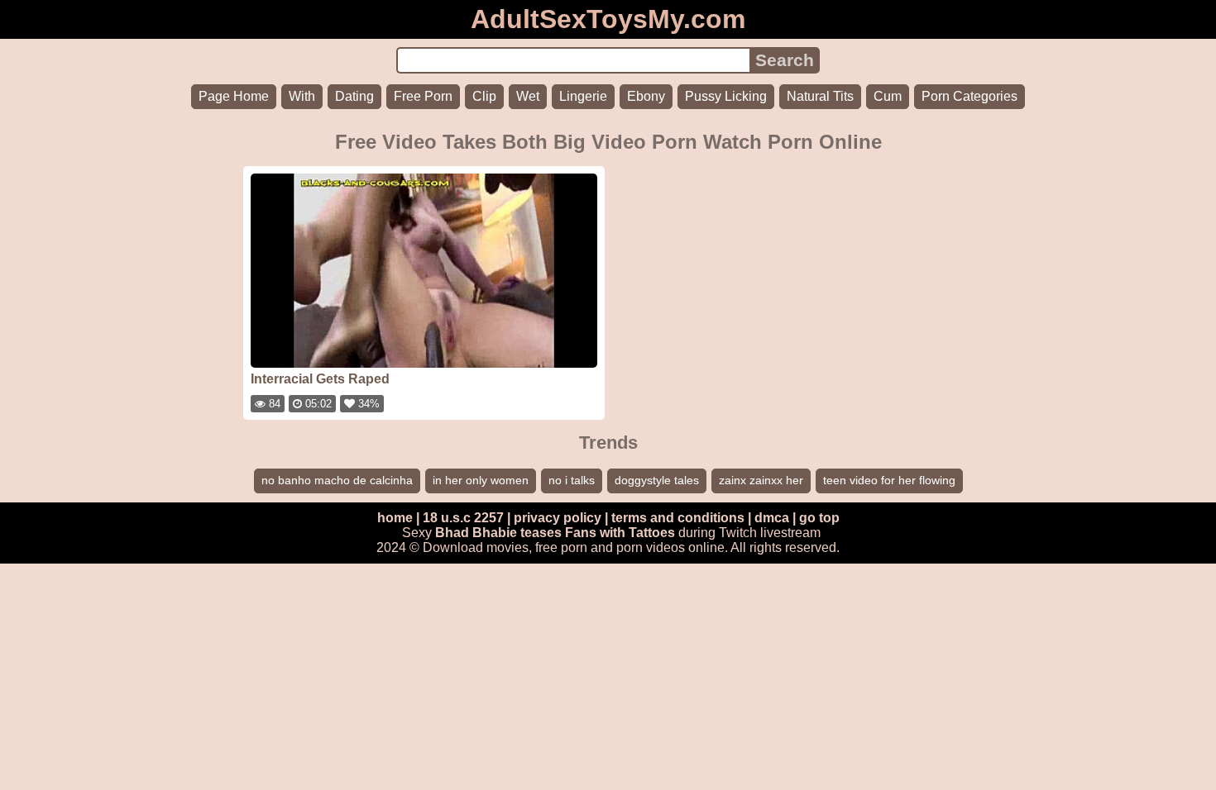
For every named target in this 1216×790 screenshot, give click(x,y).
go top (819, 518)
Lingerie (583, 96)
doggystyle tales (657, 480)
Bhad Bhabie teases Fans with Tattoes (555, 533)
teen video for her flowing (889, 480)
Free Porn (423, 96)
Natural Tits (820, 96)
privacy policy (557, 518)
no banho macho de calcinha (337, 480)
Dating (354, 96)
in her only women (481, 480)
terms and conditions (677, 518)
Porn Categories (969, 96)
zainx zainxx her (761, 480)
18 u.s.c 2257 (463, 518)
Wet (527, 96)
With (302, 96)
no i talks (571, 480)
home (395, 518)
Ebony (646, 96)
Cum (888, 96)
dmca (771, 518)
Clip (484, 96)
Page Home (234, 96)
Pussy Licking (726, 96)
